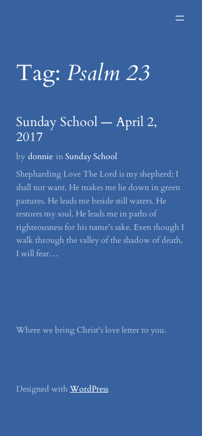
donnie (40, 156)
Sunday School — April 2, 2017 (86, 130)
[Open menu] (180, 18)
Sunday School (91, 156)
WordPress (89, 389)
